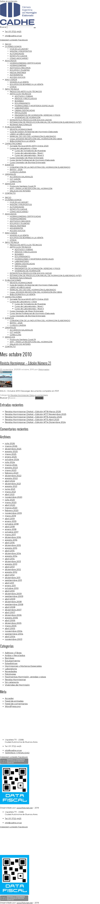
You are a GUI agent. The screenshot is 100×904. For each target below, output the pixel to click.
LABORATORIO (22, 108)
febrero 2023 (11, 473)
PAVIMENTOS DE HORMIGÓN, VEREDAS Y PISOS (37, 115)
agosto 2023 (11, 467)
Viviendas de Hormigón (17, 685)
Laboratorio (11, 669)
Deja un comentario (38, 395)
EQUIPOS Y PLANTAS (20, 70)
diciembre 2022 (13, 475)
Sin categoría (12, 682)
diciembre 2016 (13, 537)
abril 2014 (10, 559)
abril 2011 (9, 583)
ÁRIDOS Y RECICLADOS (26, 98)
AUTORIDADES (17, 53)
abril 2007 (10, 612)
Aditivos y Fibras (13, 653)
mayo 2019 (10, 516)
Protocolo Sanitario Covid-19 (23, 186)
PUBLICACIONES (13, 127)
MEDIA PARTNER (18, 72)
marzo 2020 (11, 508)
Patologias (10, 674)
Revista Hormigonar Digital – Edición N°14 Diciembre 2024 (35, 422)
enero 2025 (11, 457)
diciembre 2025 (13, 449)
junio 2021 (10, 489)
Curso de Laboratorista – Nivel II (29, 155)
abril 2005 (10, 628)
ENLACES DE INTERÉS (20, 191)
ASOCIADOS (10, 60)
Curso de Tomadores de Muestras (30, 150)
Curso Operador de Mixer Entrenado (27, 158)
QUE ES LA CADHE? (19, 49)
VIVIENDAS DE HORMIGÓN (27, 117)
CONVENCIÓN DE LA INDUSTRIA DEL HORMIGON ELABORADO (40, 167)
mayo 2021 (10, 492)
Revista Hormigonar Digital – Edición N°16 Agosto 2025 (33, 417)
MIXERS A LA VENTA (19, 82)
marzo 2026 (11, 446)
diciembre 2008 (13, 601)
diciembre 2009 (13, 593)
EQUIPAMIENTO (22, 103)
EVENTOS (9, 165)
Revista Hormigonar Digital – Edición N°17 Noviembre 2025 (35, 414)
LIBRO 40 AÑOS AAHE (20, 134)
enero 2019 (10, 521)
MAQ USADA (11, 79)
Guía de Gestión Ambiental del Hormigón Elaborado (34, 131)
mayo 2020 (10, 502)
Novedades (11, 671)
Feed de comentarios (16, 703)
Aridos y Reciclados (15, 655)
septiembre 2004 (14, 634)
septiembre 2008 (14, 604)
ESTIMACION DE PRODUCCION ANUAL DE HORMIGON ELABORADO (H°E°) (46, 122)
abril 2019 (10, 518)
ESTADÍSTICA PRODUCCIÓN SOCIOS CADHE (31, 120)
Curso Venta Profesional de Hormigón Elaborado (32, 160)
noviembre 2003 (13, 639)
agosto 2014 (11, 556)
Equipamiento (12, 661)
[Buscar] (35, 27)
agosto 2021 (11, 486)
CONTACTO (10, 193)
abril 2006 (10, 620)
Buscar (3, 27)
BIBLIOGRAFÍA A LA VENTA (22, 141)
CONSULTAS (15, 181)
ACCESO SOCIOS (17, 77)
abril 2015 (10, 551)
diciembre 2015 (13, 545)
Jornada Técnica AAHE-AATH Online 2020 (29, 146)
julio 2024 (10, 462)
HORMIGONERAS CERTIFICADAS (25, 63)
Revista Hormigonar (19, 395)
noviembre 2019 (13, 513)
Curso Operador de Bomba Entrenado (27, 162)
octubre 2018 (12, 524)
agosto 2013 (11, 564)
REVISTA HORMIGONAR (21, 129)
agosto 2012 (11, 572)
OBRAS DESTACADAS (25, 110)
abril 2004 (10, 636)
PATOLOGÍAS (21, 113)
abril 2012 (10, 575)
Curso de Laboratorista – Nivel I (29, 153)
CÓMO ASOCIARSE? (19, 58)
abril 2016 (10, 542)
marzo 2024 (11, 465)
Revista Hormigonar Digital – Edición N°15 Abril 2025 (32, 419)
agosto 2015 (11, 548)
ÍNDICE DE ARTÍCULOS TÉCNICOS (26, 91)
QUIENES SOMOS (13, 46)
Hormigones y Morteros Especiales (23, 666)
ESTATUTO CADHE (18, 56)
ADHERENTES (16, 75)
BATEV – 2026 (16, 169)
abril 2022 (10, 481)
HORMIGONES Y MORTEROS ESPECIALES (34, 106)
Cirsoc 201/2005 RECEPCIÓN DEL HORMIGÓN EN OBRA (36, 139)
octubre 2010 (12, 588)
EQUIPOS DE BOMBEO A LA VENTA (26, 84)
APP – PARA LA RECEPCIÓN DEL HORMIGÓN (31, 188)
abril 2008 (10, 607)
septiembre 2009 (14, 596)
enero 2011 (10, 585)
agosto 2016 (11, 540)
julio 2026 (10, 443)
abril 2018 (10, 526)
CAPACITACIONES (13, 143)
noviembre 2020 (13, 497)
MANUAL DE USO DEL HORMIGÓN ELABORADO (33, 136)
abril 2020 (10, 505)
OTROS (13, 87)
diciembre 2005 (13, 623)
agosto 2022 (11, 478)
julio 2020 (10, 500)
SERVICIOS (10, 184)
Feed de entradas (14, 701)
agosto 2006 (11, 618)
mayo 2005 (10, 626)
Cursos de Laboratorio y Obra (23, 148)
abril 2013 (10, 567)
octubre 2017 (11, 532)
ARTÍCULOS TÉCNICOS (20, 94)
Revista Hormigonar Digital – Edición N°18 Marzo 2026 (33, 411)
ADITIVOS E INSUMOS (20, 68)
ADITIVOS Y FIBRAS (24, 96)
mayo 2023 (10, 470)
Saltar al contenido (8, 1)
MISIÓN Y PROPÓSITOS (21, 51)
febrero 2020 (11, 510)
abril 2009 (10, 599)
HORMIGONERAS (18, 65)
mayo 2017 (10, 534)
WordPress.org (13, 706)
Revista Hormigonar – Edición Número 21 (25, 363)
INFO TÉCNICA (12, 89)
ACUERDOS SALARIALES (21, 177)
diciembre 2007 (13, 610)
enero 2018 (10, 529)
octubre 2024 (12, 459)
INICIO (8, 44)
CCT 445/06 (15, 179)
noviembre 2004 (13, 631)
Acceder (9, 698)
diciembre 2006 (13, 615)
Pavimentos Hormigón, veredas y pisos (25, 677)
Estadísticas (11, 663)
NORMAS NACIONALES (21, 124)
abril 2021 (10, 494)
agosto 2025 (11, 451)
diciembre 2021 (13, 483)
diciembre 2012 (13, 569)
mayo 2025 (10, 454)
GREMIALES (10, 174)
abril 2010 (10, 591)
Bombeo (9, 658)
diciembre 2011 (12, 577)
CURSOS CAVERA (18, 172)
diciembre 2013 (13, 561)
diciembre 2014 (13, 553)
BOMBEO (19, 101)
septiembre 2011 (13, 580)
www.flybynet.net (25, 808)
